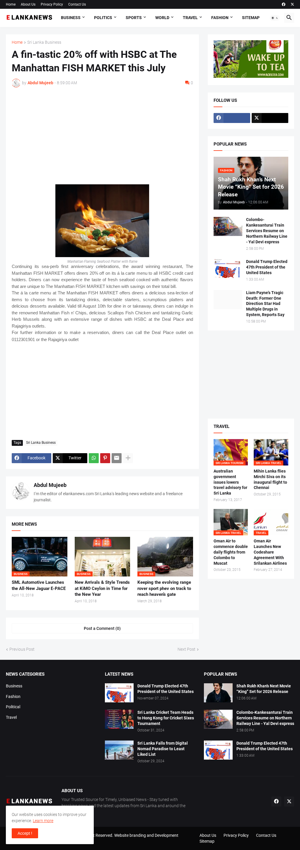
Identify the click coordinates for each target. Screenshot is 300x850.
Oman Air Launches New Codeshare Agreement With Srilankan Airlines (270, 552)
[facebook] (283, 4)
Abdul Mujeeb (50, 485)
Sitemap (251, 17)
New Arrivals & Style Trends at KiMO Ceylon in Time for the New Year (102, 588)
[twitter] (292, 4)
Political (13, 706)
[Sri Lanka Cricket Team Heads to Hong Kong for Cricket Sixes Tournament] (119, 719)
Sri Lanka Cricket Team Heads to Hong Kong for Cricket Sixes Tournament (165, 718)
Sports (134, 17)
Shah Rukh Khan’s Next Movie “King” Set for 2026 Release (263, 689)
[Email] (117, 458)
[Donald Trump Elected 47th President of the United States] (228, 268)
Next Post (186, 649)
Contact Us (77, 4)
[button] (275, 18)
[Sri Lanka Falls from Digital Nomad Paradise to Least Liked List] (119, 750)
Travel (190, 17)
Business (71, 17)
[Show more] (128, 458)
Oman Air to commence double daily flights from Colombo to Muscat (231, 552)
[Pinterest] (105, 458)
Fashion (220, 17)
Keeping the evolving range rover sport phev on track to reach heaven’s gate (164, 588)
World (162, 17)
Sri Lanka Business (44, 42)
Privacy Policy (52, 4)
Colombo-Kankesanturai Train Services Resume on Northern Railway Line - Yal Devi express (266, 230)
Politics (103, 17)
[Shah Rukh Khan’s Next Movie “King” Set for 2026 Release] (218, 692)
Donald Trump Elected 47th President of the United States (266, 267)
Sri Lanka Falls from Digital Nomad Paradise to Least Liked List (162, 749)
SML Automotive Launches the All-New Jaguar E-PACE (39, 585)
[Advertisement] (102, 136)
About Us (28, 4)
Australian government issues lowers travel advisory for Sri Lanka (230, 482)
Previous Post (22, 649)
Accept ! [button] (25, 833)
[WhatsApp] (94, 458)
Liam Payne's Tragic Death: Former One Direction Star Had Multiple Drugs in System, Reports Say (265, 303)
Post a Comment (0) (102, 628)
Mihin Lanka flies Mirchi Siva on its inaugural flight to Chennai (270, 479)
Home (11, 4)
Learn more (43, 820)
